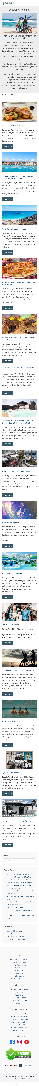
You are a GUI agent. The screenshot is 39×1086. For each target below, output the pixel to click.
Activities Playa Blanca (14, 931)
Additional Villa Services (19, 979)
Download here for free (18, 1083)
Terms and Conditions (19, 1000)
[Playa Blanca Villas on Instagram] (19, 1042)
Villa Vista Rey (19, 973)
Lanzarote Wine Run (14, 905)
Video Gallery (19, 995)
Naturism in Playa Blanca (12, 721)
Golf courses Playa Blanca (16, 936)
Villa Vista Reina (19, 968)
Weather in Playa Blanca (19, 1025)
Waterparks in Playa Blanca (13, 573)
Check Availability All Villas (19, 959)
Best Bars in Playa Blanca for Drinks (19, 902)
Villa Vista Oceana (19, 965)
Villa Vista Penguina (20, 962)
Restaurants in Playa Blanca (16, 939)
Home (4, 95)
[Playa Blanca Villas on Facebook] (12, 1042)
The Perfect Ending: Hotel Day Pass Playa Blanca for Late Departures (18, 177)
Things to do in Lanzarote (19, 1017)
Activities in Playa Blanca (19, 1028)
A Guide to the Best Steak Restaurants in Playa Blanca (18, 339)
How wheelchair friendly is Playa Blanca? (18, 670)
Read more (8, 147)
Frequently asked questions (19, 989)
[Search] (32, 861)
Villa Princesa (19, 971)
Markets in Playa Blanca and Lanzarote (17, 471)
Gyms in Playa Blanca (10, 773)
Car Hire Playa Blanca (10, 625)
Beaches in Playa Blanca (19, 1022)
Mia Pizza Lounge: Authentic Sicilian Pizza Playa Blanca (18, 283)
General (9, 934)
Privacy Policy (19, 1003)
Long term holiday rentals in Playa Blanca (18, 821)
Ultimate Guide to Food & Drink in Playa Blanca (18, 368)
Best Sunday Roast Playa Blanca (14, 125)
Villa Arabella (19, 976)
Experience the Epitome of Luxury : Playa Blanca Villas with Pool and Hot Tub (18, 422)
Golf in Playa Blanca (20, 1030)
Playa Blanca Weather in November (16, 229)
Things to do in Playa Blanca (19, 1014)
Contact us (19, 992)
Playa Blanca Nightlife (10, 522)
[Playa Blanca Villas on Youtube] (26, 1042)
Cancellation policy (19, 998)
